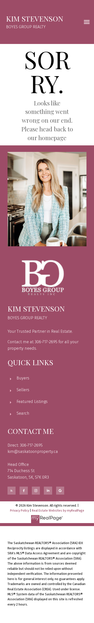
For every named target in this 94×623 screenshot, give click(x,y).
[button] (12, 491)
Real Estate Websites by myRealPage (58, 510)
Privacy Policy (19, 510)
